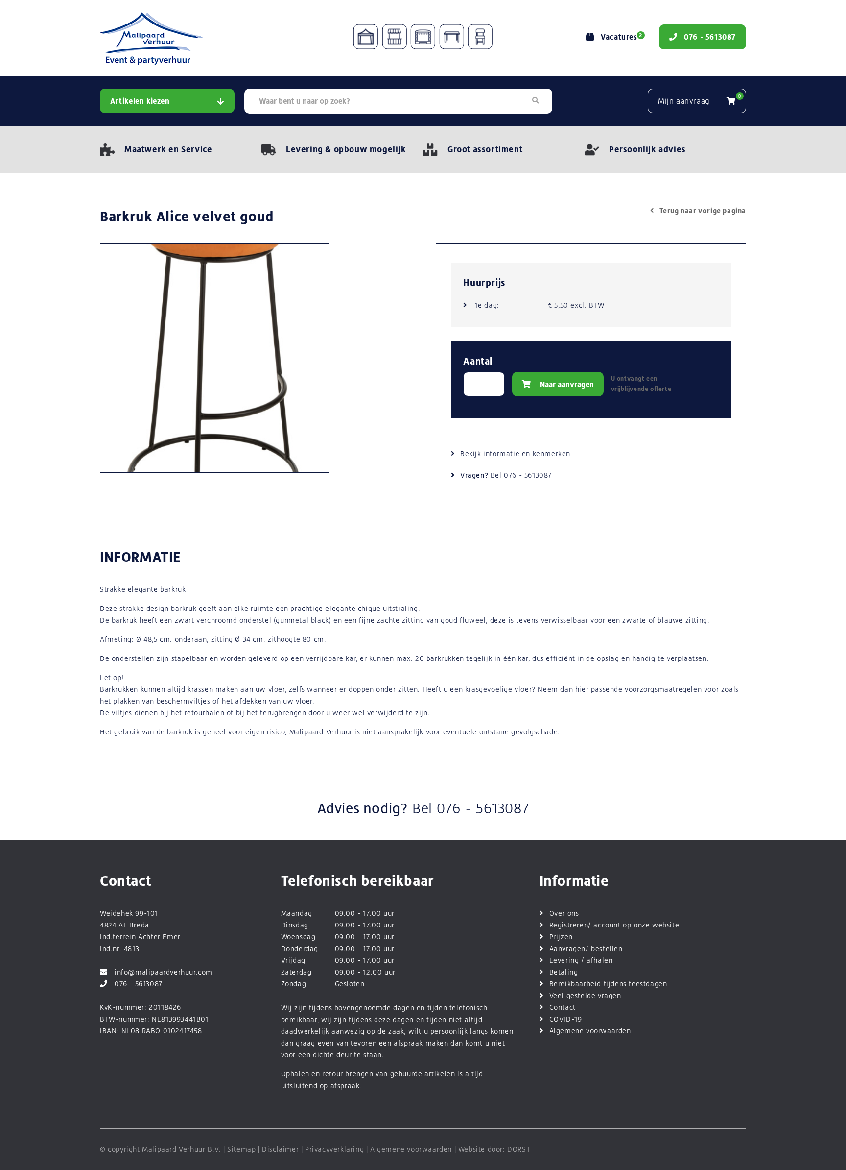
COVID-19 (565, 1019)
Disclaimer (280, 1149)
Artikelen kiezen (140, 101)
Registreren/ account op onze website (614, 925)
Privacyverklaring (334, 1149)
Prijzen (561, 936)
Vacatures (621, 37)
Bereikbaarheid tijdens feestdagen (608, 983)
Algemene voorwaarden (590, 1030)
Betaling (563, 972)
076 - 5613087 (528, 475)
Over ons (564, 913)
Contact (562, 1007)
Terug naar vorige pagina (702, 210)
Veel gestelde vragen (585, 995)
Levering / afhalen (581, 960)
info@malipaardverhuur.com (163, 972)
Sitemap (241, 1149)
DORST (518, 1149)
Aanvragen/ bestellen (586, 948)
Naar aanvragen (566, 384)
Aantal (478, 361)
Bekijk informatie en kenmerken (515, 453)
